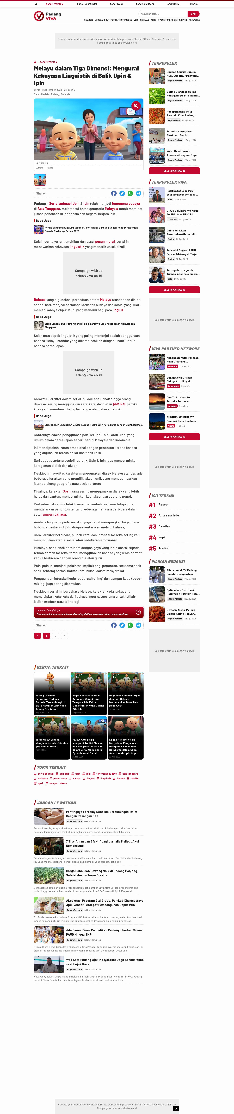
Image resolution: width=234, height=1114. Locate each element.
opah (41, 783)
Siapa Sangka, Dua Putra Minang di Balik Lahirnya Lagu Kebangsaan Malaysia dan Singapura (90, 325)
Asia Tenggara (49, 208)
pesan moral (105, 241)
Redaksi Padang (50, 94)
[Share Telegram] (138, 193)
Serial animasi (60, 203)
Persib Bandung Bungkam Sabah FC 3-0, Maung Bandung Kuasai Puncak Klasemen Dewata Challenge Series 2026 (91, 229)
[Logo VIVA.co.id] (49, 15)
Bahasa (40, 299)
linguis (118, 310)
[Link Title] (49, 816)
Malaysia (111, 208)
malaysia (43, 778)
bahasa (121, 778)
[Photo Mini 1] (40, 180)
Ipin (86, 203)
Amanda (65, 94)
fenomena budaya (126, 203)
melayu (77, 778)
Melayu (105, 299)
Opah (67, 491)
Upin (76, 203)
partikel (119, 404)
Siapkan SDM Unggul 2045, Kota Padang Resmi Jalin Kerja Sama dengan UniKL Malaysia (94, 424)
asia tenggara (130, 773)
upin (78, 773)
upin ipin (65, 773)
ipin (88, 773)
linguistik (77, 246)
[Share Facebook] (114, 193)
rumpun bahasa (53, 514)
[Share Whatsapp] (130, 193)
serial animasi (46, 773)
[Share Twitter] (122, 193)
